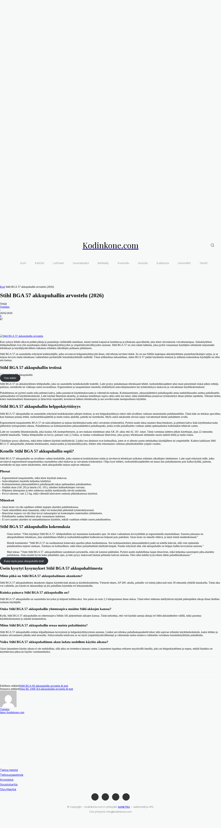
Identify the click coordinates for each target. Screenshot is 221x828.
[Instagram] (105, 797)
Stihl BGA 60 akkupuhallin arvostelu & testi (44, 685)
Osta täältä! (10, 378)
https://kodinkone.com (12, 712)
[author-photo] (8, 706)
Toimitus (4, 306)
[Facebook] (5, 324)
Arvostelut (6, 780)
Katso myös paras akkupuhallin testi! (24, 560)
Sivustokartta (8, 784)
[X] (18, 324)
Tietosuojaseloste (11, 775)
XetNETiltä (124, 807)
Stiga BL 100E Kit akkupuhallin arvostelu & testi (46, 688)
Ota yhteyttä (8, 789)
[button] (212, 245)
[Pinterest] (115, 797)
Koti (2, 286)
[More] (31, 324)
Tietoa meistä (9, 770)
